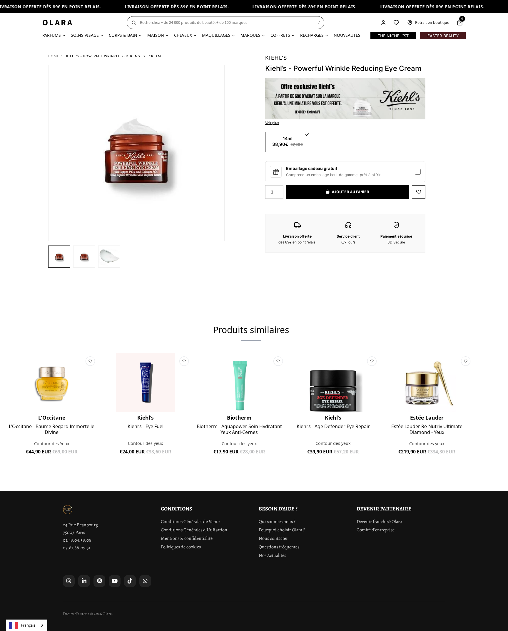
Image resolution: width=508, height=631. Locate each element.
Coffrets (280, 35)
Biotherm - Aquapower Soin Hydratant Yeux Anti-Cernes (239, 429)
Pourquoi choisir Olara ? (282, 530)
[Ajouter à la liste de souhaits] (418, 192)
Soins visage (85, 35)
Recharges (312, 35)
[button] (59, 257)
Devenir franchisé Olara (379, 521)
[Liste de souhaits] (396, 23)
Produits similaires (251, 330)
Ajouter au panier (51, 465)
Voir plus (272, 123)
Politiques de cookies (181, 547)
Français (28, 625)
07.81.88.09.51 (76, 548)
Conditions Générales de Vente (190, 521)
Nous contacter (273, 538)
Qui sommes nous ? (277, 521)
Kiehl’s (276, 58)
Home (53, 56)
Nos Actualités (272, 555)
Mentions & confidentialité (187, 538)
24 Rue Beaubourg (80, 525)
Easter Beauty (443, 36)
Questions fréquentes (279, 547)
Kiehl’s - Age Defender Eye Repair (333, 427)
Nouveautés (347, 35)
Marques (250, 35)
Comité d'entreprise (376, 530)
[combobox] (26, 625)
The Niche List (393, 36)
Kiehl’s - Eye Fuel (145, 427)
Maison (155, 35)
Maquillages (216, 35)
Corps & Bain (123, 35)
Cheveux (183, 35)
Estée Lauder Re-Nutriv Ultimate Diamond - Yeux (426, 429)
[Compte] (383, 23)
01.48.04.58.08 (77, 540)
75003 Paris (74, 532)
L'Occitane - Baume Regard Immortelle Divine (51, 429)
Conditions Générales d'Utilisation (194, 530)
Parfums (51, 35)
